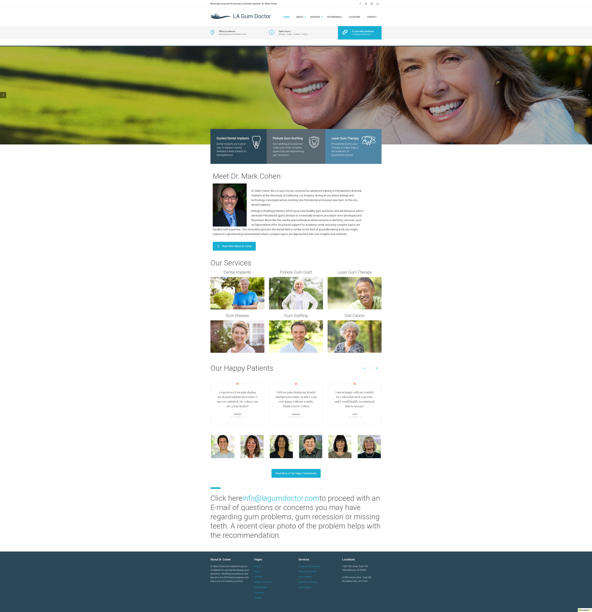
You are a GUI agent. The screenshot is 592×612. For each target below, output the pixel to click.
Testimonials (334, 17)
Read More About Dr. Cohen (237, 246)
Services (258, 577)
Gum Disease (304, 587)
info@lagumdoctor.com (280, 498)
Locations (354, 17)
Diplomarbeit (263, 224)
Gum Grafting (304, 577)
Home (286, 17)
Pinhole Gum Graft (307, 571)
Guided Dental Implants (309, 566)
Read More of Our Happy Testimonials (296, 473)
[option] (237, 402)
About (299, 17)
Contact (372, 17)
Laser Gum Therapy (307, 582)
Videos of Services (263, 582)
